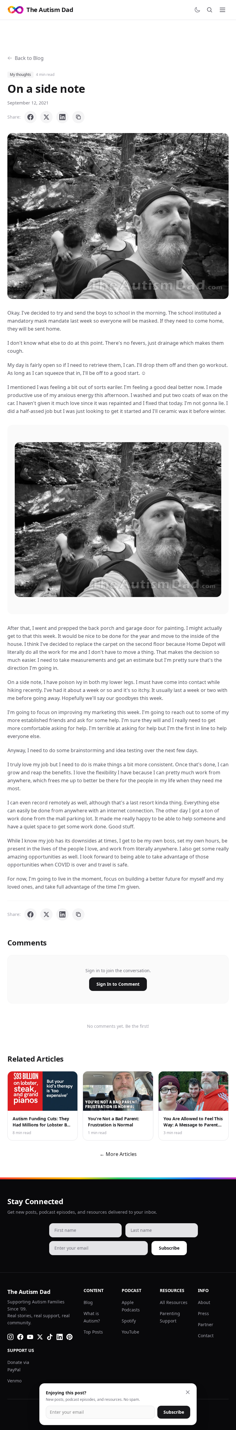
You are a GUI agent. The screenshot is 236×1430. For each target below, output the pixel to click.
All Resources (173, 1302)
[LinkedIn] (60, 1337)
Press (203, 1313)
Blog (88, 1302)
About (204, 1302)
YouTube (130, 1332)
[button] (118, 216)
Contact (206, 1335)
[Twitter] (40, 1337)
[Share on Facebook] (30, 117)
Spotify (129, 1321)
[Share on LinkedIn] (62, 117)
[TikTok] (50, 1337)
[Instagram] (10, 1337)
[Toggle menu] (222, 10)
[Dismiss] (188, 1392)
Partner (205, 1324)
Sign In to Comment (118, 984)
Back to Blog (29, 58)
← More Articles (118, 1154)
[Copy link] (78, 117)
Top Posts (93, 1332)
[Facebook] (20, 1337)
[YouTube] (30, 1337)
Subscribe (169, 1248)
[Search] (209, 9)
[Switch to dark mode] (197, 9)
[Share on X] (46, 117)
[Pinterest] (69, 1337)
